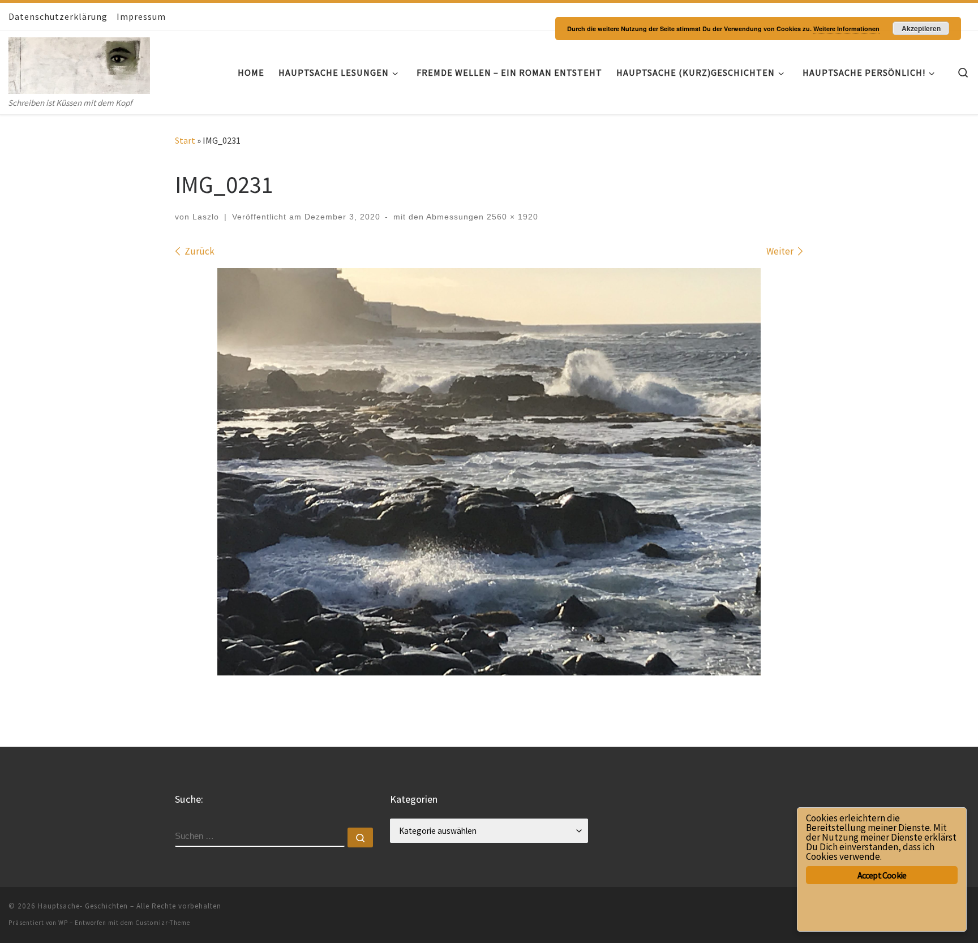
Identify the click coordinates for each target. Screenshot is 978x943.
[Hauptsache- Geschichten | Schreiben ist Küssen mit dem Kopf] (79, 63)
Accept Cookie (882, 875)
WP (63, 923)
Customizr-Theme (162, 923)
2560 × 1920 (511, 216)
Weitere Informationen (846, 28)
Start (185, 140)
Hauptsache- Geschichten (83, 906)
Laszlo (205, 216)
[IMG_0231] (489, 471)
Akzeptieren (921, 28)
